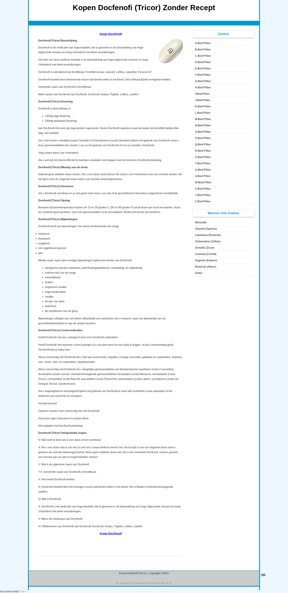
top (263, 574)
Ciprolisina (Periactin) (208, 235)
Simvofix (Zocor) (204, 247)
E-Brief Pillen (203, 68)
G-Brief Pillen (203, 81)
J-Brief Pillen (202, 100)
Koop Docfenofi (111, 34)
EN (136, 583)
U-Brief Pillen (203, 169)
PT (164, 583)
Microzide (200, 222)
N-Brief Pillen (203, 125)
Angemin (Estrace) (206, 260)
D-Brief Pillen (203, 62)
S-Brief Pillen (203, 157)
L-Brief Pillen (202, 112)
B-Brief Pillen (203, 49)
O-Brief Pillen (203, 131)
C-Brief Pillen (203, 55)
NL (158, 583)
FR (146, 583)
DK (124, 583)
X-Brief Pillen (203, 188)
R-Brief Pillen (203, 150)
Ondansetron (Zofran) (207, 241)
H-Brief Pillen (203, 87)
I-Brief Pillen (202, 93)
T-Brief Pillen (202, 163)
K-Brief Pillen (203, 106)
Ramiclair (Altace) (205, 266)
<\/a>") (24, 591)
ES (130, 583)
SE (170, 583)
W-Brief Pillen (203, 182)
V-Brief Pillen (202, 176)
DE (118, 583)
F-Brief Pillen (202, 74)
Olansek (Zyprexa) (206, 228)
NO (153, 583)
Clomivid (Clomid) (205, 254)
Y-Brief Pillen (202, 195)
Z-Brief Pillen (202, 201)
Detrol (198, 273)
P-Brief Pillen (203, 138)
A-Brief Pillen (203, 43)
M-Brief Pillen (203, 119)
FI (141, 583)
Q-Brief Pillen (203, 144)
